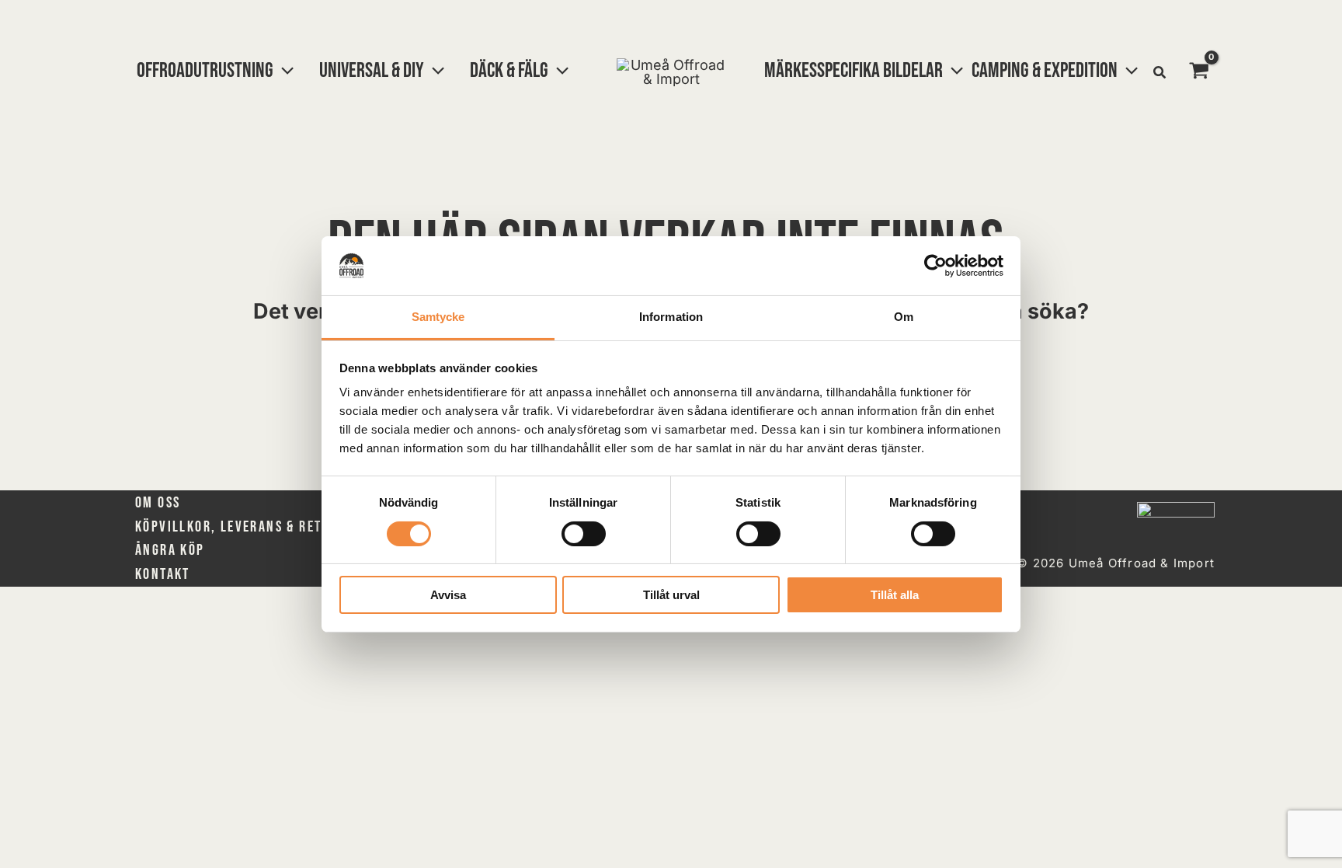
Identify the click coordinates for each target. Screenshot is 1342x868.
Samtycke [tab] (438, 316)
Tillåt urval (671, 594)
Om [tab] (903, 316)
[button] (283, 70)
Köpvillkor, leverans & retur (236, 527)
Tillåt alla (895, 594)
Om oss (157, 502)
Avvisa (448, 594)
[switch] (583, 533)
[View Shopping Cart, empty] (1199, 72)
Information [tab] (671, 316)
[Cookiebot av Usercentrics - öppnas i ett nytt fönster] (935, 265)
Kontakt (162, 574)
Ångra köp (170, 550)
